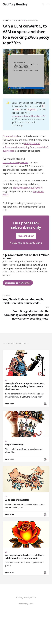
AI (24, 20)
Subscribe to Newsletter (17, 282)
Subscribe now (26, 236)
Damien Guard (10, 136)
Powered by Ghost (26, 603)
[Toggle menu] (48, 4)
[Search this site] (43, 4)
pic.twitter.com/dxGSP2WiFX (27, 187)
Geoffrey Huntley (15, 4)
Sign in (39, 243)
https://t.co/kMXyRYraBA (15, 162)
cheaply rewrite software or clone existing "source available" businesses (25, 147)
